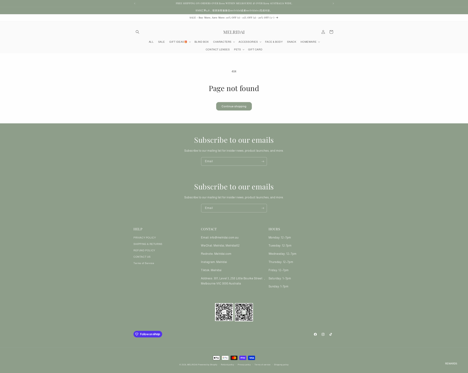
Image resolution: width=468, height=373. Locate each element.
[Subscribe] (263, 161)
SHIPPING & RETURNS (147, 243)
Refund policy (227, 364)
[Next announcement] (333, 3)
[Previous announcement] (135, 3)
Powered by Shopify (207, 365)
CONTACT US (142, 256)
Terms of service (262, 364)
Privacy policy (244, 364)
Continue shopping (234, 106)
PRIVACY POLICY (144, 237)
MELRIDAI (192, 365)
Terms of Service (143, 263)
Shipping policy (281, 364)
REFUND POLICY (144, 250)
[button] (137, 32)
